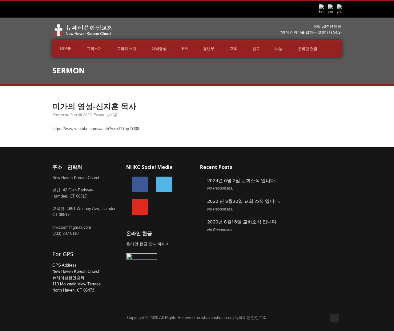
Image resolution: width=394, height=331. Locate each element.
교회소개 (94, 48)
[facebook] (140, 184)
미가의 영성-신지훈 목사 (94, 106)
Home (65, 48)
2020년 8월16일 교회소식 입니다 (241, 222)
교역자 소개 (126, 48)
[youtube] (140, 206)
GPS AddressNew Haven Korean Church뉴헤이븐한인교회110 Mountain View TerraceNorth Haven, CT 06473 (76, 277)
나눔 (279, 48)
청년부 (208, 48)
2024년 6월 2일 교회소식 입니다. (241, 180)
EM (185, 48)
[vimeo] (164, 184)
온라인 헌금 (307, 48)
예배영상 (159, 48)
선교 (256, 48)
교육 (233, 48)
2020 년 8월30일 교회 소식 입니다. (243, 201)
